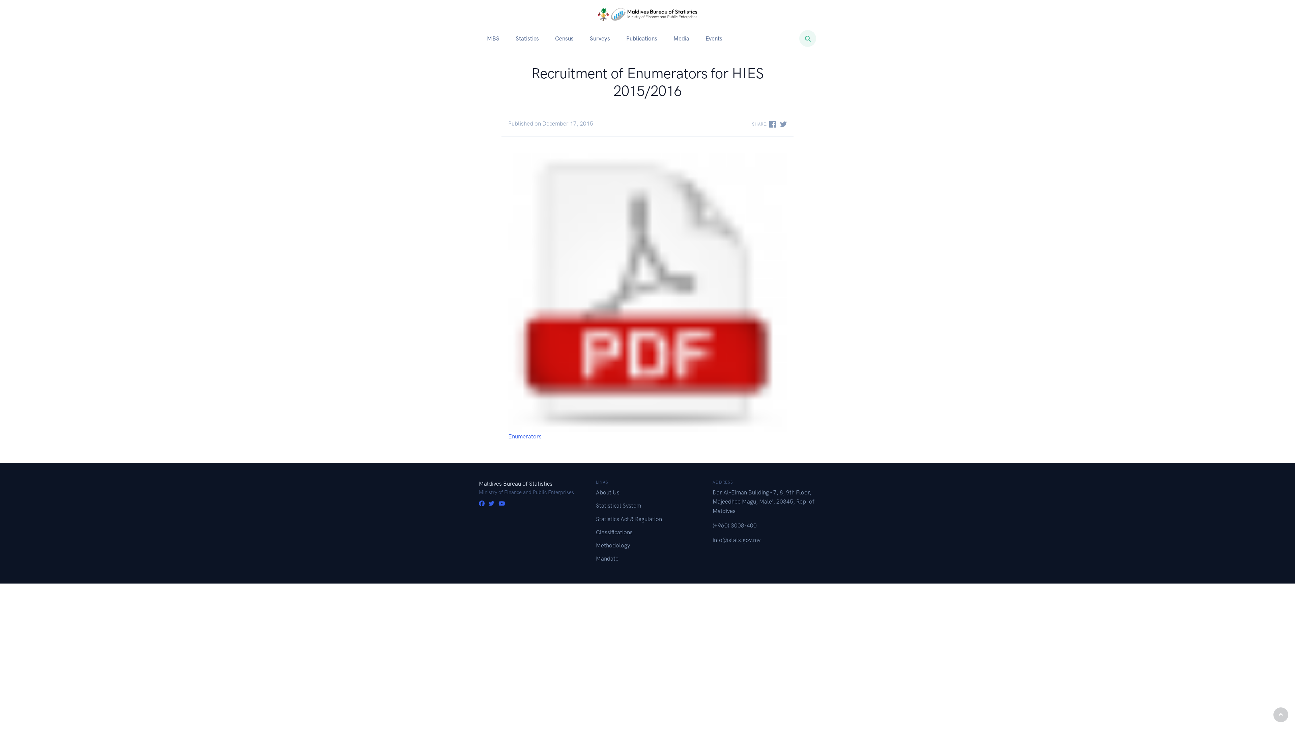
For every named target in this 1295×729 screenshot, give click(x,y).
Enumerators (525, 436)
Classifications (614, 532)
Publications (641, 38)
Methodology (613, 545)
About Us (608, 492)
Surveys (600, 38)
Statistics (527, 38)
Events (714, 38)
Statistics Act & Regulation (629, 519)
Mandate (607, 558)
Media (681, 38)
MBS (493, 38)
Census (564, 38)
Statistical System (618, 505)
